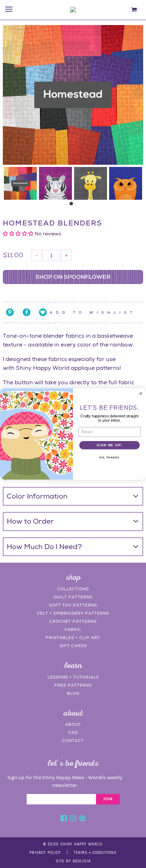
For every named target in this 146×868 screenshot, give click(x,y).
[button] (19, 233)
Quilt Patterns (73, 597)
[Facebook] (64, 819)
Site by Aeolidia (73, 861)
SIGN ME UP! (109, 445)
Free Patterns (73, 685)
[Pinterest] (82, 819)
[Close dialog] (140, 393)
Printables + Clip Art (73, 637)
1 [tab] (73, 205)
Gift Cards (73, 645)
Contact (73, 740)
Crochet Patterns (73, 621)
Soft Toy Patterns (73, 605)
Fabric (73, 629)
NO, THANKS (109, 457)
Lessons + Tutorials (73, 677)
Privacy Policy (45, 852)
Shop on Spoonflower (73, 277)
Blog (73, 693)
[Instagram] (73, 819)
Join (108, 799)
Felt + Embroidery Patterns (73, 613)
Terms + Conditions (95, 852)
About (73, 724)
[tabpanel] (20, 183)
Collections (73, 588)
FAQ (73, 732)
